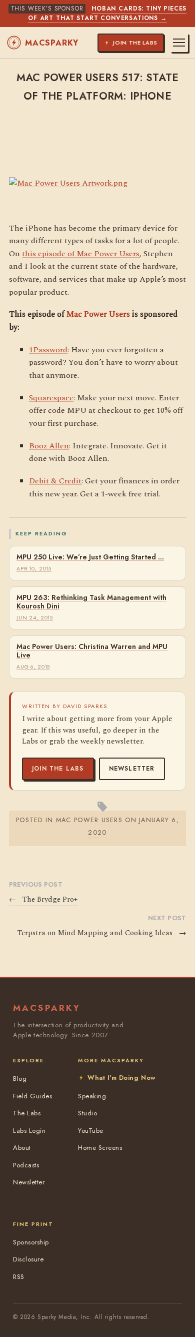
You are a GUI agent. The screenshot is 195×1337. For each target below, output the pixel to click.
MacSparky (51, 43)
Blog (19, 1078)
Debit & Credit (55, 481)
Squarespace (51, 398)
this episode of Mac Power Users (81, 254)
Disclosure (28, 1259)
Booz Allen (49, 446)
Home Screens (100, 1147)
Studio (87, 1113)
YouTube (91, 1130)
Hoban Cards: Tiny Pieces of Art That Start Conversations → (107, 13)
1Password (48, 350)
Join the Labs (58, 768)
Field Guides (32, 1096)
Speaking (92, 1096)
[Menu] (179, 42)
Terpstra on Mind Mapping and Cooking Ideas (102, 933)
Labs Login (29, 1130)
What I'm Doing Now (122, 1077)
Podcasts (26, 1165)
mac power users (89, 820)
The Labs (26, 1113)
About (22, 1147)
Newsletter (132, 768)
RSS (18, 1276)
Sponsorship (31, 1242)
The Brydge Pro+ (43, 899)
